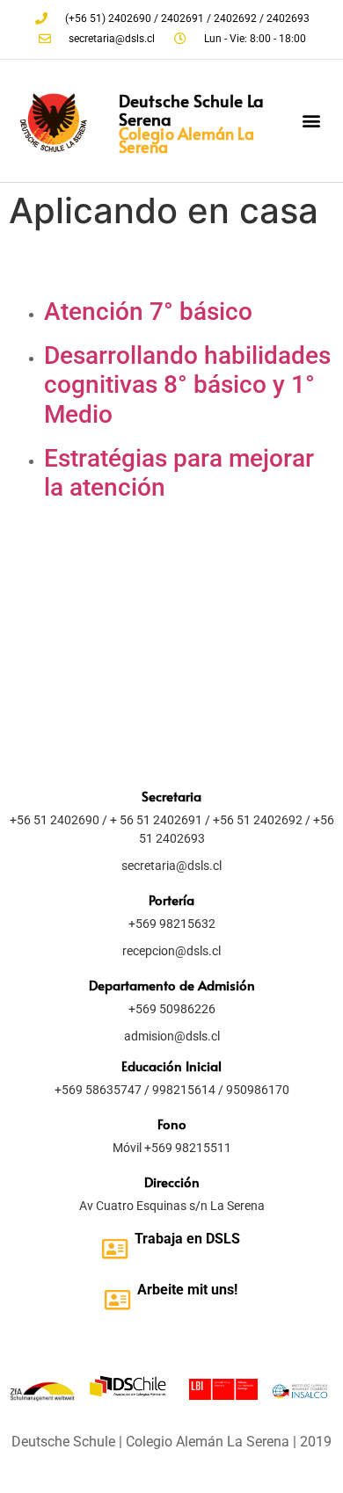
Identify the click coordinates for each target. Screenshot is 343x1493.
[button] (310, 120)
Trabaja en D (175, 1238)
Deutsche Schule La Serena (191, 109)
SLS (227, 1238)
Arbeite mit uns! (187, 1289)
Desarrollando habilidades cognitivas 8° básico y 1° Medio (187, 385)
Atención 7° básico (148, 311)
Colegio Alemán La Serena (186, 139)
